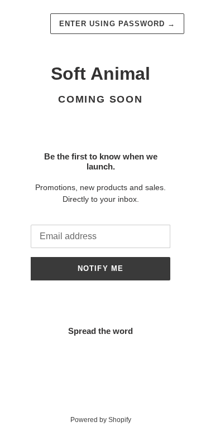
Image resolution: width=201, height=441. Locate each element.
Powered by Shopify (100, 420)
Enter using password (117, 24)
